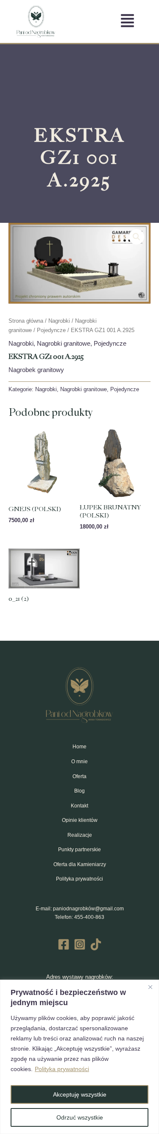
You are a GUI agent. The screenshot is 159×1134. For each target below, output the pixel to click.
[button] (136, 236)
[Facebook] (64, 944)
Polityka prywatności (62, 1069)
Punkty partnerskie (79, 850)
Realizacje (79, 835)
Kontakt (79, 806)
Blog (79, 791)
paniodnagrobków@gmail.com (88, 909)
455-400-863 (89, 917)
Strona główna (25, 321)
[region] (79, 1057)
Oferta (79, 776)
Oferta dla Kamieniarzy (79, 864)
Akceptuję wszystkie (79, 1094)
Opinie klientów (80, 820)
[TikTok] (96, 944)
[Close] (150, 987)
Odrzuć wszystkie (79, 1117)
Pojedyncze (51, 330)
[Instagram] (80, 944)
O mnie (79, 762)
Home (79, 747)
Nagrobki (59, 321)
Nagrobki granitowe (63, 343)
